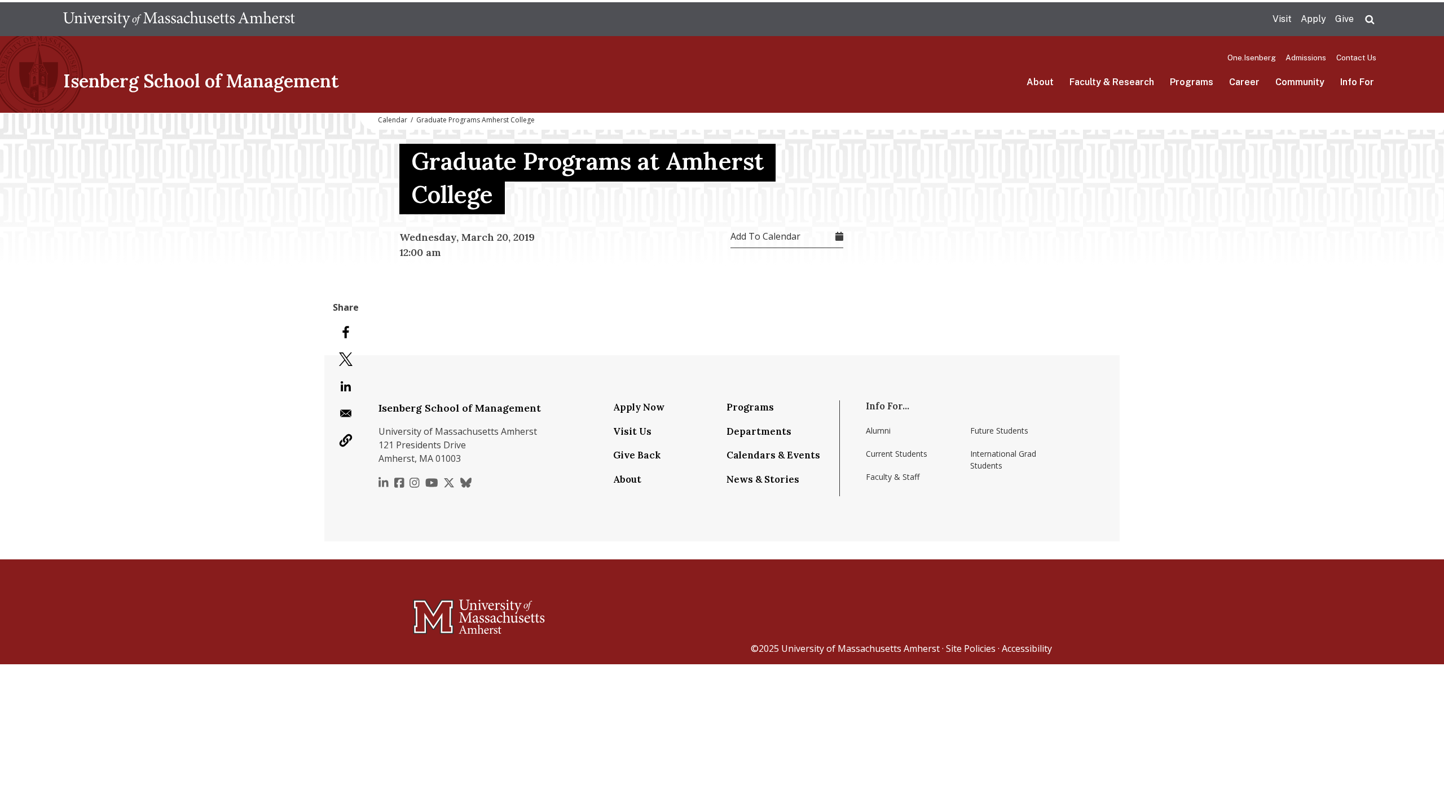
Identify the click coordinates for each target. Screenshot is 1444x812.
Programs (1191, 82)
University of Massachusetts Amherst (860, 648)
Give (1344, 19)
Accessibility (1027, 648)
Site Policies (971, 648)
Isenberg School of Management (201, 80)
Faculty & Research (1111, 82)
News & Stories (763, 479)
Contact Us (1356, 57)
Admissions (1305, 57)
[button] (346, 440)
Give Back (637, 455)
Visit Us (632, 431)
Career (1244, 82)
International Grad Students (1003, 459)
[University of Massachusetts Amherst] (434, 611)
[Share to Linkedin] (346, 386)
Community (1299, 82)
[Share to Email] (346, 413)
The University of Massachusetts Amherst (179, 19)
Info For (1357, 82)
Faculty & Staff (892, 476)
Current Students (896, 453)
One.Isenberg (1251, 57)
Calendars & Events (773, 455)
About (1040, 82)
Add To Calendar (765, 236)
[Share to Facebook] (346, 332)
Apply (1313, 19)
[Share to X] (346, 359)
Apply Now (638, 407)
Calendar (392, 120)
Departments (759, 431)
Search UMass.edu (1369, 20)
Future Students (999, 430)
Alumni (878, 430)
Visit (1282, 19)
